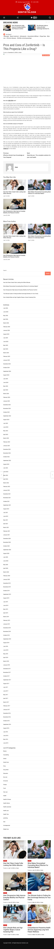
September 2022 (7, 460)
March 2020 (6, 572)
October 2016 (6, 720)
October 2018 (6, 635)
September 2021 (7, 505)
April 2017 (5, 698)
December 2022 (7, 449)
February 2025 (6, 356)
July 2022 (5, 468)
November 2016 (7, 717)
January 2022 (6, 490)
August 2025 (6, 334)
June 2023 (5, 427)
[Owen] (10, 167)
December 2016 (7, 713)
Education (5, 773)
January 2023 (6, 445)
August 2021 (6, 508)
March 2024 (6, 393)
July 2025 (5, 337)
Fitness (5, 784)
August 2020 (6, 553)
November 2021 (7, 497)
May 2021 (5, 520)
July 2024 (5, 378)
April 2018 (5, 657)
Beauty (5, 751)
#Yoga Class (43, 36)
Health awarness (7, 806)
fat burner (5, 780)
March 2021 (6, 527)
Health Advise (6, 803)
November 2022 (7, 453)
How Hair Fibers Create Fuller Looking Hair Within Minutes (16, 282)
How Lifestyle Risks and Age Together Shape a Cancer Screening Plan (19, 297)
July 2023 (5, 423)
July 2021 (5, 512)
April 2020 (5, 568)
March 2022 (6, 482)
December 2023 (7, 404)
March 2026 (6, 323)
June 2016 (5, 735)
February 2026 (6, 326)
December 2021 (7, 494)
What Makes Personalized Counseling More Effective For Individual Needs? (39, 192)
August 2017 (6, 683)
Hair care (5, 792)
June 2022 (5, 471)
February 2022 (6, 486)
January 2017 (6, 709)
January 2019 (6, 624)
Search (5, 270)
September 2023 (7, 416)
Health (4, 795)
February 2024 (6, 397)
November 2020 (7, 542)
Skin (4, 821)
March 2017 (6, 702)
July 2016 (5, 731)
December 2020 (7, 538)
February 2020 (6, 575)
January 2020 (6, 579)
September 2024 (7, 371)
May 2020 (5, 564)
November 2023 (7, 408)
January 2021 (6, 534)
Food (4, 788)
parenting (5, 818)
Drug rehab (5, 769)
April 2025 (5, 349)
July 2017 (5, 687)
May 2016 (5, 739)
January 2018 (6, 665)
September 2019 (7, 594)
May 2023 (5, 430)
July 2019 (5, 601)
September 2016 (7, 724)
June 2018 (5, 650)
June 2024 (5, 382)
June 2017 (5, 691)
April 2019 (5, 613)
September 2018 (7, 639)
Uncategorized (6, 825)
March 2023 (6, 438)
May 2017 (5, 694)
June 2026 (5, 311)
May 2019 (5, 609)
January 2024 (6, 401)
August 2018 (6, 642)
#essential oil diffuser (33, 36)
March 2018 (6, 661)
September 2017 (7, 679)
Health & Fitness (7, 799)
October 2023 (6, 412)
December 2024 (7, 364)
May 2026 (5, 315)
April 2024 (5, 390)
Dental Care (6, 762)
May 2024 (5, 386)
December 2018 (7, 627)
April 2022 (5, 479)
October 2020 (6, 546)
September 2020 (7, 549)
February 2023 (6, 442)
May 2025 (5, 345)
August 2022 (6, 464)
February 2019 (6, 620)
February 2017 (6, 705)
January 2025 (6, 360)
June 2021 (5, 516)
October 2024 (6, 367)
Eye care (5, 777)
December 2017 (7, 668)
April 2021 (5, 523)
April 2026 (5, 319)
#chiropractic (23, 36)
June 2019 (5, 605)
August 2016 (6, 728)
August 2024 (6, 375)
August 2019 (6, 598)
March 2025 (6, 352)
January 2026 (6, 330)
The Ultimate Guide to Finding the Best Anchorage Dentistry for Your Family (43, 28)
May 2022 (5, 475)
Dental (4, 758)
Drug (4, 766)
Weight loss (6, 829)
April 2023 (5, 434)
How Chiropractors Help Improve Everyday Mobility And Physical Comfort (19, 27)
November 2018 (7, 631)
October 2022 (6, 456)
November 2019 (7, 587)
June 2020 (5, 560)
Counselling (6, 754)
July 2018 (5, 646)
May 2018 (5, 653)
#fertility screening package (24, 38)
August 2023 (6, 419)
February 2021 (6, 531)
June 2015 (5, 743)
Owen (20, 52)
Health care (6, 810)
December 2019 (7, 583)
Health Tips (6, 814)
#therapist (6, 36)
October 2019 (6, 590)
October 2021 (6, 501)
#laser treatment (14, 36)
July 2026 (5, 308)
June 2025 (5, 341)
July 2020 (5, 557)
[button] (49, 22)
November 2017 (7, 672)
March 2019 (6, 616)
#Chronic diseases (11, 38)
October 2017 (6, 676)
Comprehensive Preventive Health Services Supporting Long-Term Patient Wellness (39, 930)
